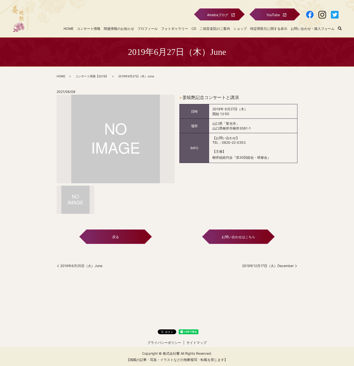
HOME (68, 28)
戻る (115, 237)
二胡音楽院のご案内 (215, 28)
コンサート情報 (88, 28)
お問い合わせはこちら (238, 237)
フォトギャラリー (174, 28)
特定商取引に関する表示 (268, 28)
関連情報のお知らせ (119, 28)
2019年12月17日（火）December (268, 266)
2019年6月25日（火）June (81, 266)
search (339, 28)
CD (193, 28)
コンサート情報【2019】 (91, 76)
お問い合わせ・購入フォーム (312, 28)
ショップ (240, 28)
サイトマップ (196, 342)
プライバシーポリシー (164, 342)
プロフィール (148, 28)
